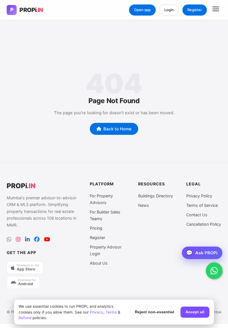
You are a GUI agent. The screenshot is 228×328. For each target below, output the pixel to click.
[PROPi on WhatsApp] (9, 239)
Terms (111, 312)
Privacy (96, 312)
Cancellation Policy (203, 224)
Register (194, 10)
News (143, 205)
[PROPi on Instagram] (18, 239)
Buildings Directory (155, 195)
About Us (99, 263)
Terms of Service (202, 205)
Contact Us (196, 214)
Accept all (194, 312)
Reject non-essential (154, 312)
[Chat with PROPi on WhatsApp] (214, 270)
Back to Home (117, 128)
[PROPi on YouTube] (47, 239)
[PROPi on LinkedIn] (27, 239)
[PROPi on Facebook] (36, 239)
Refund (25, 317)
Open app (142, 10)
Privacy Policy (199, 195)
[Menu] (215, 10)
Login (169, 10)
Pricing (96, 228)
